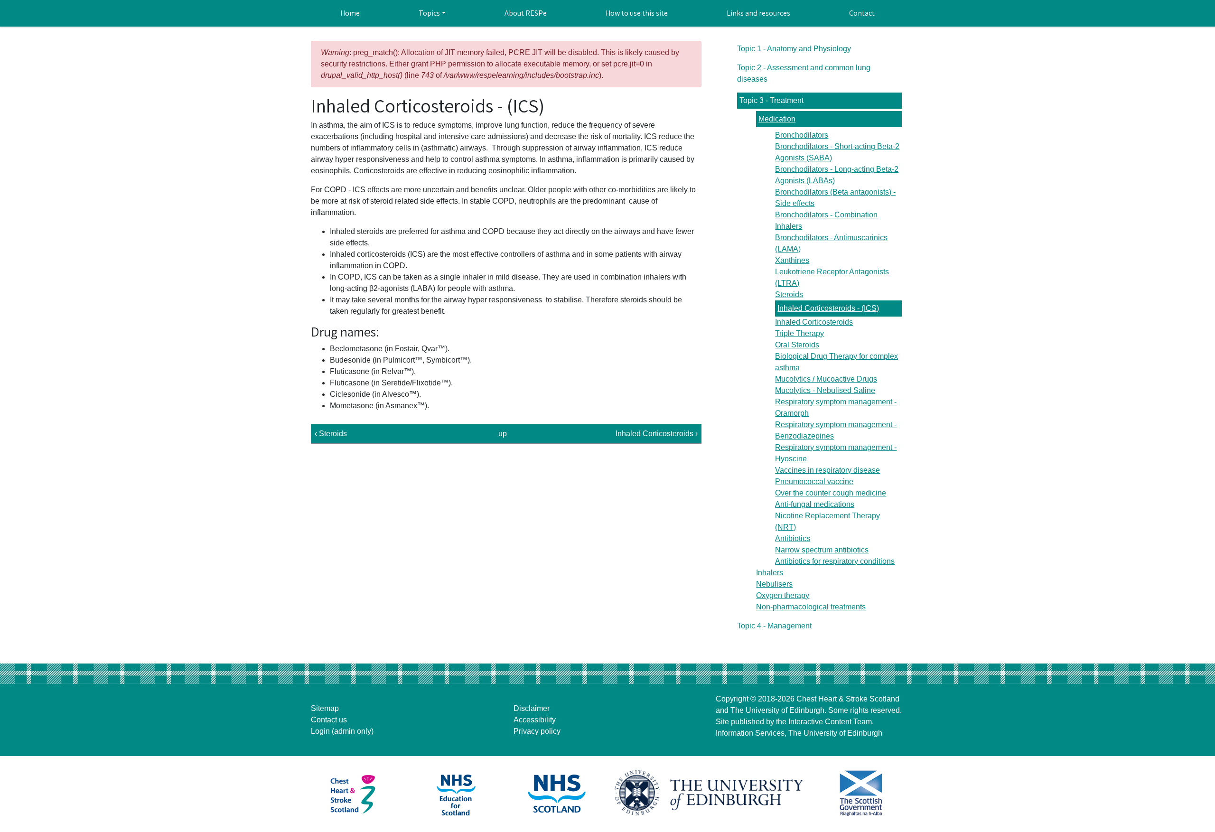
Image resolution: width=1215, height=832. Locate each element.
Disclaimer (532, 708)
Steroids (789, 294)
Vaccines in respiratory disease (827, 470)
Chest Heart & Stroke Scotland (847, 699)
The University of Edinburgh (777, 710)
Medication (776, 119)
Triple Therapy (799, 333)
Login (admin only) (342, 731)
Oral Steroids (797, 345)
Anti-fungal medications (814, 504)
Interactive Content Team (830, 722)
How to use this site (637, 13)
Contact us (329, 720)
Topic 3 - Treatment (771, 100)
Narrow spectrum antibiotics (822, 550)
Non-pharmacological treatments (811, 607)
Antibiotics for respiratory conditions (835, 561)
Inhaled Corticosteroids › (657, 434)
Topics (429, 13)
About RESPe (526, 13)
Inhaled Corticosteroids (814, 322)
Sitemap (325, 708)
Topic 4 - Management (774, 626)
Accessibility (535, 720)
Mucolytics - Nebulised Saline (825, 390)
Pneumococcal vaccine (814, 481)
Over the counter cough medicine (830, 493)
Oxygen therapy (782, 595)
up (502, 434)
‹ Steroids (331, 434)
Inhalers (769, 573)
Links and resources (758, 13)
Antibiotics (792, 538)
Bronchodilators (801, 135)
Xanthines (792, 260)
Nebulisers (774, 584)
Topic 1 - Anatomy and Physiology (794, 49)
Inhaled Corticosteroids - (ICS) (828, 308)
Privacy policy (537, 731)
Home (350, 13)
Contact (862, 13)
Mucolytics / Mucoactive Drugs (826, 379)
